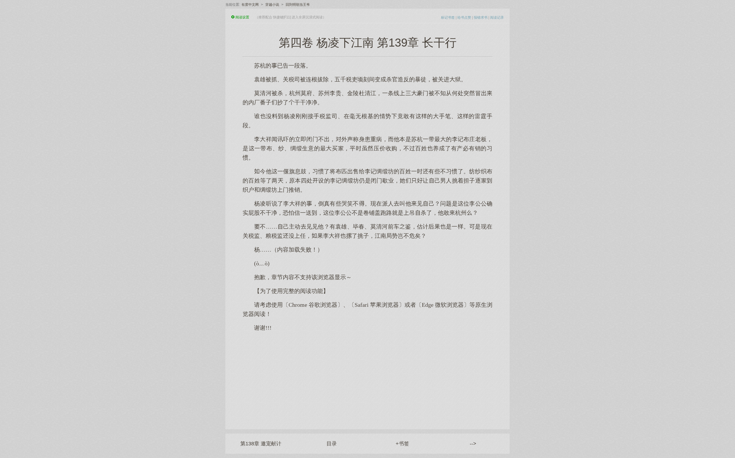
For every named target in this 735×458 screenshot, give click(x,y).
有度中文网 (250, 5)
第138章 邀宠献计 (260, 443)
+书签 (402, 443)
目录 (331, 443)
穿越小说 (272, 5)
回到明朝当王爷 (298, 5)
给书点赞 (464, 18)
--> (473, 443)
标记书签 (448, 18)
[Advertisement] (367, 377)
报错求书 (481, 18)
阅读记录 (497, 18)
